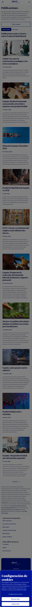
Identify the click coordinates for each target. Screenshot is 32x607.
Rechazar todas (15, 599)
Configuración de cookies (15, 594)
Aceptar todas (15, 604)
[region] (16, 588)
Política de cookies (21, 590)
